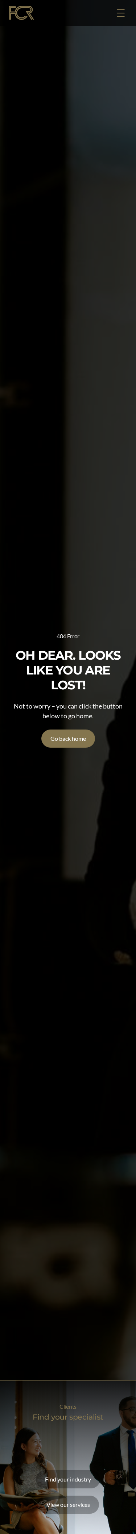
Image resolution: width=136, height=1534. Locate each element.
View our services (68, 1504)
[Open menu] (120, 13)
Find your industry (68, 1479)
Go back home (68, 738)
